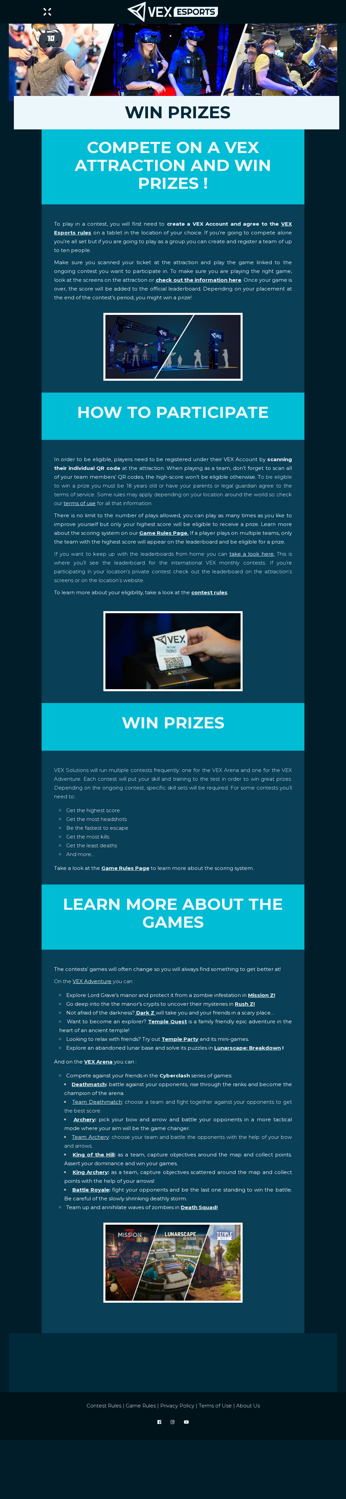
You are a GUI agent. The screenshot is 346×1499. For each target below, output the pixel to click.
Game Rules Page (125, 868)
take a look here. (252, 554)
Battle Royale (90, 1189)
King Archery (90, 1172)
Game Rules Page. (164, 533)
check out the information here (198, 280)
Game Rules (141, 1405)
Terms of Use (215, 1405)
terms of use (80, 503)
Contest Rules (103, 1405)
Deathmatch (89, 1084)
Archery (84, 1119)
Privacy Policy (177, 1405)
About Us (248, 1405)
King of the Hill (93, 1154)
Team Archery (90, 1137)
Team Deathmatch (97, 1102)
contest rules (209, 592)
